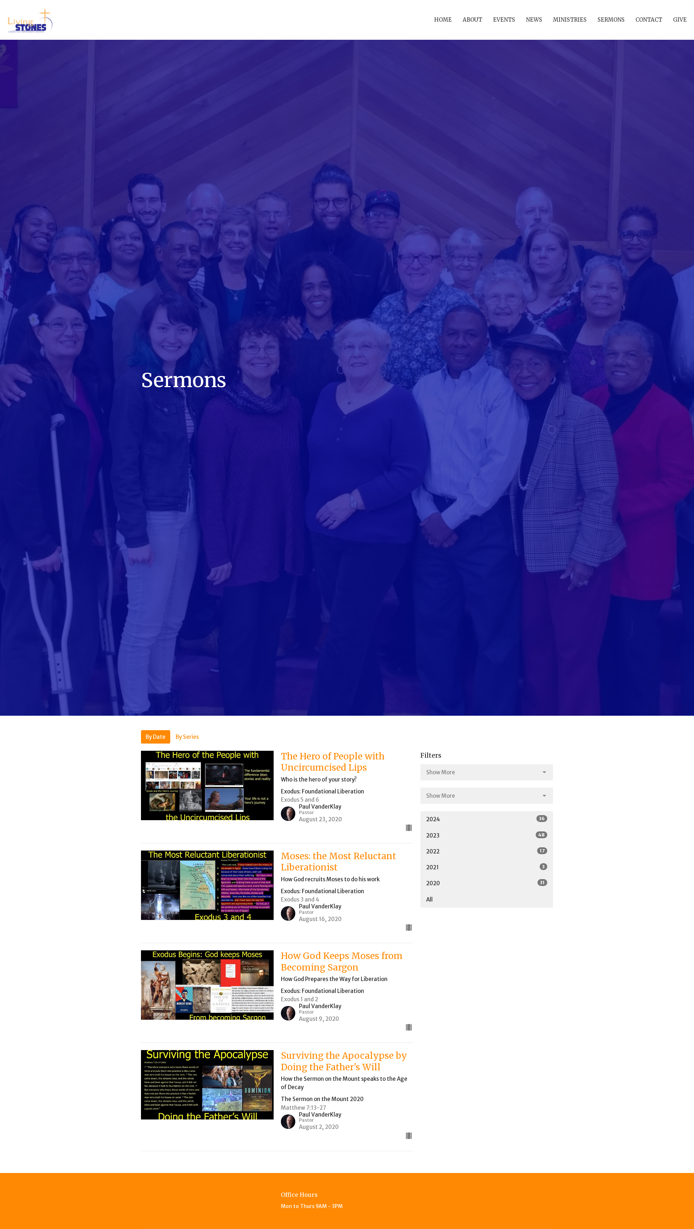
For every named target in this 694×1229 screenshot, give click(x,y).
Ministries (570, 19)
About (472, 19)
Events (504, 19)
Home (443, 19)
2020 (485, 883)
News (534, 19)
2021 (485, 867)
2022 (485, 851)
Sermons (611, 19)
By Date (156, 736)
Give (680, 19)
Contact (648, 19)
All (429, 899)
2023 (485, 835)
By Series (187, 736)
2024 (485, 819)
